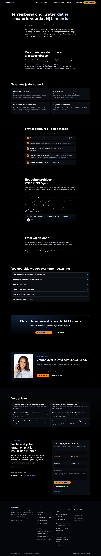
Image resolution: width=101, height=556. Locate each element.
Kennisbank (47, 2)
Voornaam (57, 456)
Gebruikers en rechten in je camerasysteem (63, 529)
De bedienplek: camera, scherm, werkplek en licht (62, 520)
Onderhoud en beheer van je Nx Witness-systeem (44, 532)
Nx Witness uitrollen (42, 529)
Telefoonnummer (75, 463)
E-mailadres (57, 463)
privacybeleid (57, 491)
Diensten (38, 2)
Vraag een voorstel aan (43, 332)
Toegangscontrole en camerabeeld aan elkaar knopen (62, 539)
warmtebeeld (69, 97)
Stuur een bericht (57, 375)
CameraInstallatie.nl (58, 24)
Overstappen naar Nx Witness (44, 536)
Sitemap (83, 553)
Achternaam (74, 456)
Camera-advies (41, 510)
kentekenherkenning (60, 109)
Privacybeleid (76, 553)
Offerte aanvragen (89, 2)
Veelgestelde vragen (59, 2)
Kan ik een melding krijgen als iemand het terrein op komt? (29, 274)
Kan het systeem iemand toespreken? (23, 289)
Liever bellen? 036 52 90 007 (63, 486)
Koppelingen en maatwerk (44, 517)
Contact (69, 2)
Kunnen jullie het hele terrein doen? (23, 299)
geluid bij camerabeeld (60, 157)
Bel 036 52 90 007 (59, 332)
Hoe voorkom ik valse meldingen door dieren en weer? (28, 279)
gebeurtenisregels (39, 133)
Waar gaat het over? (59, 450)
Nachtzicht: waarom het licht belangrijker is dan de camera (63, 524)
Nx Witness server (41, 526)
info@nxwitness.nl (78, 515)
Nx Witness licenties (42, 523)
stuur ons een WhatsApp (32, 475)
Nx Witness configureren (43, 520)
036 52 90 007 (17, 475)
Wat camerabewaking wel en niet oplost (63, 545)
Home (12, 9)
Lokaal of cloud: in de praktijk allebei (63, 510)
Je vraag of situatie (58, 470)
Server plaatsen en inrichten (44, 539)
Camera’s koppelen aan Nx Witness (44, 513)
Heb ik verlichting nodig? (20, 284)
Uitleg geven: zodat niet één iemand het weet (63, 515)
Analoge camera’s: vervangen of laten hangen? (63, 534)
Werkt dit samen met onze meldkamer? (24, 294)
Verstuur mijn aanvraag (62, 482)
